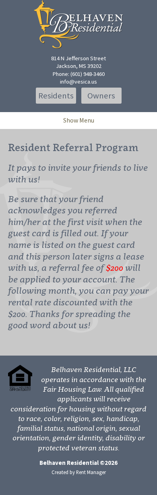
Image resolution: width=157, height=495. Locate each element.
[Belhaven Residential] (78, 24)
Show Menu (78, 120)
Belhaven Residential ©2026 (78, 462)
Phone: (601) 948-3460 (79, 74)
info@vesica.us (78, 81)
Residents (56, 95)
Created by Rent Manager (79, 472)
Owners (101, 95)
